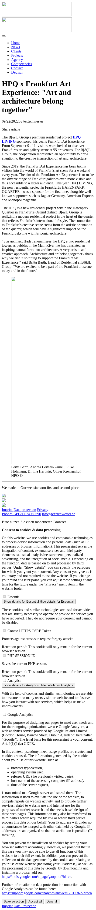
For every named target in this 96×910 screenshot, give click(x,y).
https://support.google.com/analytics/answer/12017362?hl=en (47, 893)
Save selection (14, 901)
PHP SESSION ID (21, 656)
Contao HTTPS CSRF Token (29, 631)
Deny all (52, 901)
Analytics (14, 680)
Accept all (35, 901)
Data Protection (25, 906)
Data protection (25, 510)
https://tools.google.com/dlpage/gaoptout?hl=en (36, 877)
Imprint (7, 510)
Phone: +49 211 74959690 (21, 514)
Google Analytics (20, 714)
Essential (14, 597)
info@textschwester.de (58, 514)
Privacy (42, 510)
